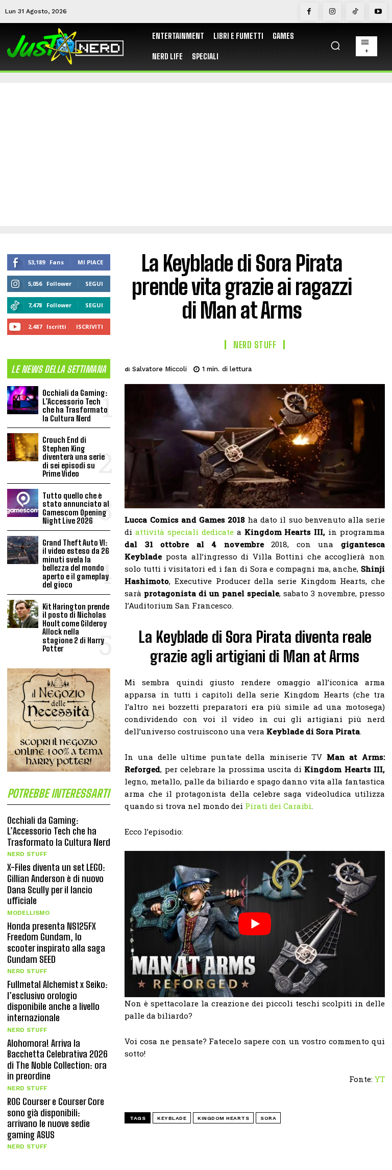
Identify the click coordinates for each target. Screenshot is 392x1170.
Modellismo (28, 913)
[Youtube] (378, 11)
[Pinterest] (326, 367)
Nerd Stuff (27, 854)
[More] (374, 367)
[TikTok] (355, 11)
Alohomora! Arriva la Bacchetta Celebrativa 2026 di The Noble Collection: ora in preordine (57, 1060)
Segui (94, 283)
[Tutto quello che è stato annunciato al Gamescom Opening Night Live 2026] (22, 503)
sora (268, 1118)
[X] (303, 367)
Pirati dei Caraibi (278, 806)
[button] (335, 45)
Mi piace (90, 262)
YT (380, 1079)
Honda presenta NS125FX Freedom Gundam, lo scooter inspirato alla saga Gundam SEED (56, 942)
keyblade (171, 1118)
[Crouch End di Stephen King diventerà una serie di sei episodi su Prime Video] (22, 447)
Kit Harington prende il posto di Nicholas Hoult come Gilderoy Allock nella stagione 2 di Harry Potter (75, 628)
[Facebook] (309, 11)
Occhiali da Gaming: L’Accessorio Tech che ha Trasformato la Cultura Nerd (75, 405)
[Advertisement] (196, 154)
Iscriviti (89, 326)
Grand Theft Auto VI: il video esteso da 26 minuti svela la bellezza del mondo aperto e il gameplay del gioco (75, 564)
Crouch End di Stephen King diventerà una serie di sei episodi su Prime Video (73, 456)
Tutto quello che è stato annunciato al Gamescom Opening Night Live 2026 (75, 508)
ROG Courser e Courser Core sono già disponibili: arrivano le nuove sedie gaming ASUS (55, 1118)
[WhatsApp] (350, 367)
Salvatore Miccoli (159, 369)
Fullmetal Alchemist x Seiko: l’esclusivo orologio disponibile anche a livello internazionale (57, 1001)
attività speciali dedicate (184, 532)
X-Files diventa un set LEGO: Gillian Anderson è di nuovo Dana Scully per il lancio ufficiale (56, 884)
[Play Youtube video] (255, 924)
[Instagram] (332, 11)
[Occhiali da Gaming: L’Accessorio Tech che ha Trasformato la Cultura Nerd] (22, 400)
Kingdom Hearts (223, 1118)
